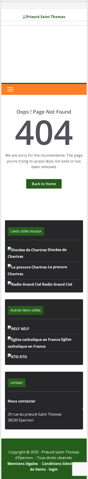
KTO (23, 356)
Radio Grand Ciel (56, 284)
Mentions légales (23, 463)
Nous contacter (21, 401)
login (53, 469)
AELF (24, 328)
